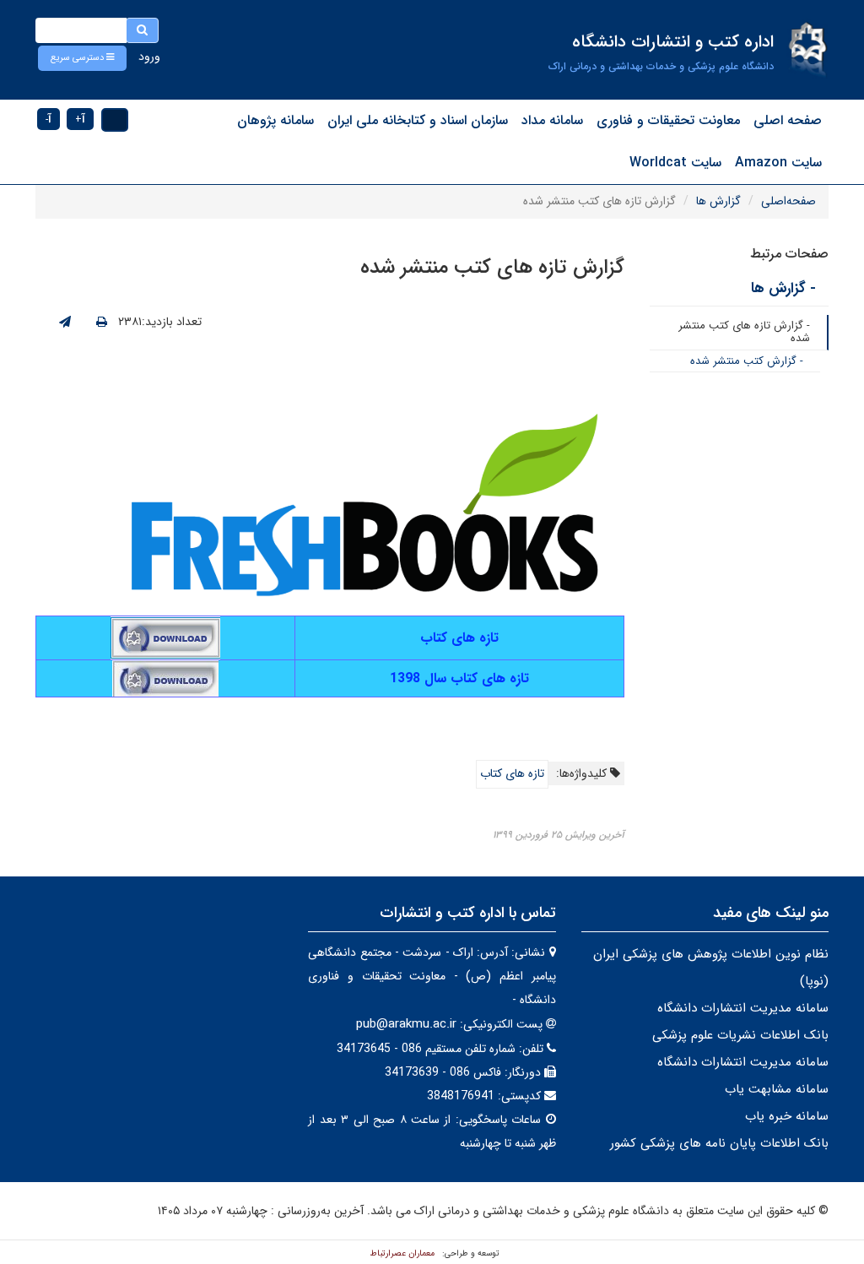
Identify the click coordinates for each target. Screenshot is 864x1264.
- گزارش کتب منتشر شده (746, 361)
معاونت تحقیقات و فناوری (668, 120)
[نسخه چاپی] (101, 322)
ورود (149, 56)
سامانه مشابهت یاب (777, 1089)
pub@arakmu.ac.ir (406, 1024)
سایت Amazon (778, 162)
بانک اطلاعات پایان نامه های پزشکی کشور (719, 1143)
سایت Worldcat (675, 162)
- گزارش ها (783, 288)
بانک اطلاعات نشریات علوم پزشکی (740, 1035)
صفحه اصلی (787, 120)
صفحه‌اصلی (788, 201)
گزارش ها (718, 201)
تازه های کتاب (512, 773)
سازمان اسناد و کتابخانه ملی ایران (417, 120)
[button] (82, 58)
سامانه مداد (552, 120)
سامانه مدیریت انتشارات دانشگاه (743, 1008)
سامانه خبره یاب (787, 1116)
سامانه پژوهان (275, 120)
